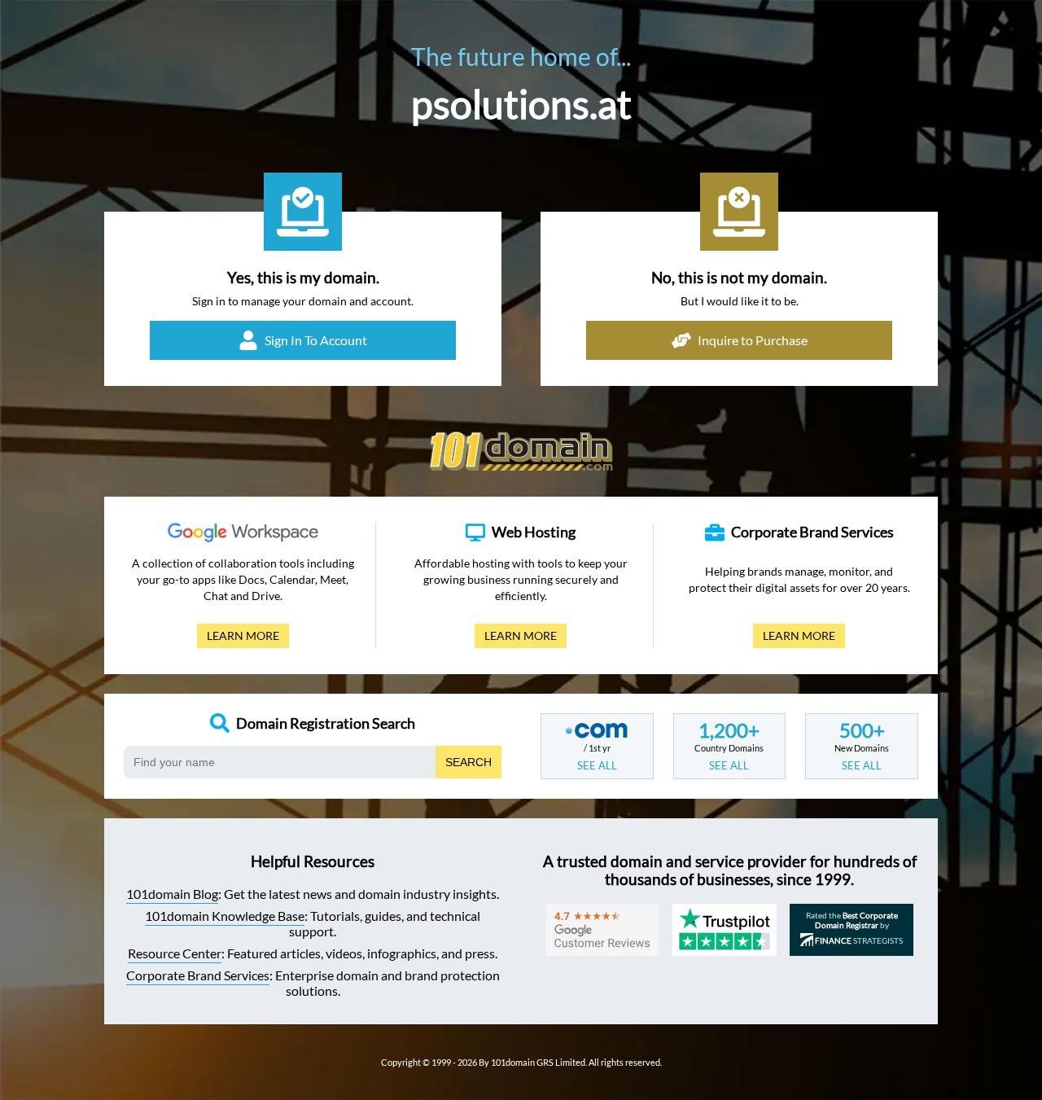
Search (468, 762)
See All (597, 765)
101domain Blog (172, 893)
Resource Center (174, 953)
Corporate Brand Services (197, 975)
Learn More (238, 638)
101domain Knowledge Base (224, 915)
